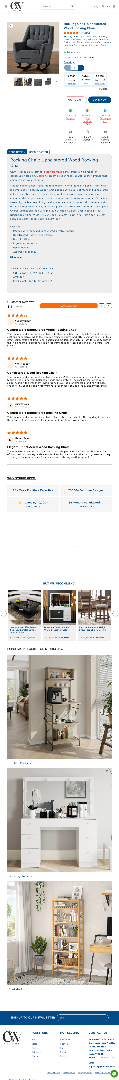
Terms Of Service (102, 1073)
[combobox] (58, 6)
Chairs (34, 1056)
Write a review (69, 305)
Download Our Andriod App (87, 119)
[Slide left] (10, 81)
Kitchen (64, 1044)
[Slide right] (56, 81)
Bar (62, 1048)
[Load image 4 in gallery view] (48, 81)
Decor (63, 1052)
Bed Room (65, 1039)
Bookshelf (15, 989)
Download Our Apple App (105, 118)
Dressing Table (19, 876)
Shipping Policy (85, 1073)
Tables (34, 1048)
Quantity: (69, 62)
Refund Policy (69, 1073)
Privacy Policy (53, 1073)
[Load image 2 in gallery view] (28, 81)
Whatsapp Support (70, 117)
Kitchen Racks (18, 763)
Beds (34, 1039)
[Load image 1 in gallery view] (18, 81)
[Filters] (102, 305)
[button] (6, 6)
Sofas (34, 1044)
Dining (63, 1056)
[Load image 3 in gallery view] (38, 81)
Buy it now (100, 100)
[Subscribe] (105, 1017)
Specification (38, 152)
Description (17, 152)
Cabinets (36, 1052)
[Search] (72, 6)
